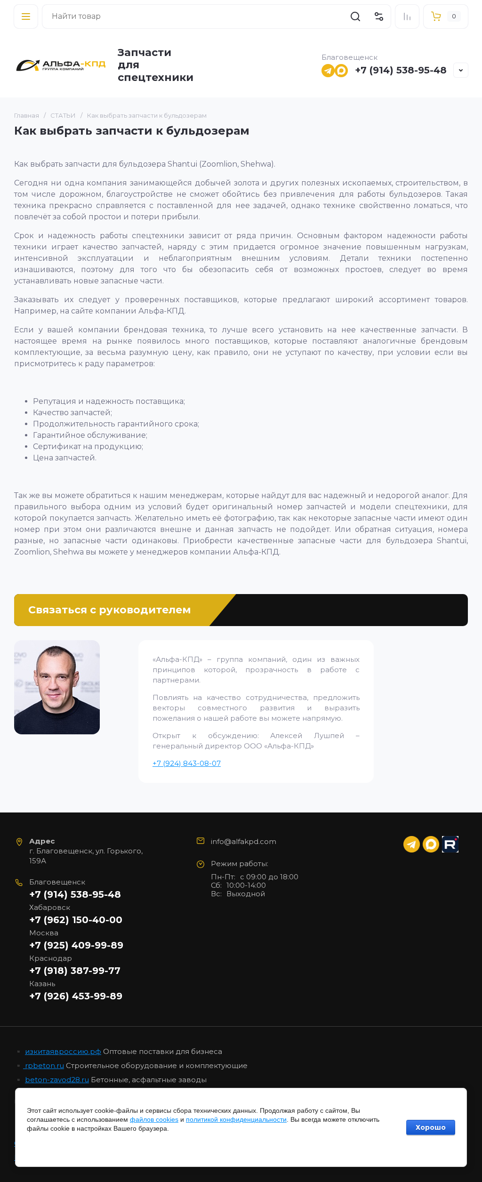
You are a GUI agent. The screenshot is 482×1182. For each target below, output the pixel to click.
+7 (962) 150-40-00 (75, 919)
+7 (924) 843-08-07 (187, 763)
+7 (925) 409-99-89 (76, 945)
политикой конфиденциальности (236, 1119)
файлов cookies (154, 1119)
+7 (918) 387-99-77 (74, 970)
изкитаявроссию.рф (63, 1051)
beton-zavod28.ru (57, 1079)
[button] (26, 16)
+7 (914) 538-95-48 (401, 70)
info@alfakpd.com (243, 841)
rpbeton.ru (43, 1065)
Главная (26, 115)
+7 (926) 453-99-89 (75, 996)
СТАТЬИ (63, 115)
